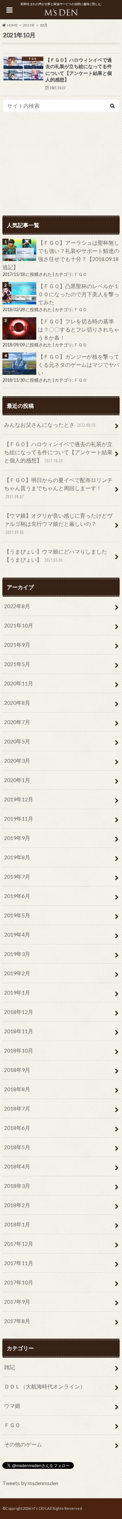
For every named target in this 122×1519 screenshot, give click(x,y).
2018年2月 (17, 1205)
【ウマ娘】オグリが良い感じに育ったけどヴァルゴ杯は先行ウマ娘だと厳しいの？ (58, 523)
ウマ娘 (12, 1405)
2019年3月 (17, 954)
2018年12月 (18, 1011)
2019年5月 (17, 915)
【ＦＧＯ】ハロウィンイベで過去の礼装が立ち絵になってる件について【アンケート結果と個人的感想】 (58, 452)
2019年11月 (18, 818)
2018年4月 (17, 1166)
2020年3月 (17, 760)
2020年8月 (17, 702)
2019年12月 (18, 799)
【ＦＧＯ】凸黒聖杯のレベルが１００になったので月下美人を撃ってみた (78, 294)
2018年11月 (18, 1031)
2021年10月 (18, 625)
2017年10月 (18, 1282)
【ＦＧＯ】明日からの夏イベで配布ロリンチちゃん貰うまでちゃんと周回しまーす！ (58, 488)
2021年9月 (17, 644)
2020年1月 (17, 780)
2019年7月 (17, 876)
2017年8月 (17, 1321)
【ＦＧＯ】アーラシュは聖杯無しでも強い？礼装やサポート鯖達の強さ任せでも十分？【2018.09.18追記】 (60, 254)
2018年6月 (17, 1127)
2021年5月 (17, 664)
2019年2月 (17, 973)
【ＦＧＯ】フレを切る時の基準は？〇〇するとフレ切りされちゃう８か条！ (78, 329)
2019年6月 (17, 896)
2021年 (29, 25)
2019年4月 (17, 934)
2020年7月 (17, 722)
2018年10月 (18, 1050)
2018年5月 (17, 1147)
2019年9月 (17, 838)
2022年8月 (17, 606)
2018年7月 (17, 1108)
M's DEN (39, 1508)
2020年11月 (18, 683)
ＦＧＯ (80, 274)
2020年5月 (17, 741)
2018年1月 (17, 1224)
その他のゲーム (23, 1444)
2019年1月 (17, 992)
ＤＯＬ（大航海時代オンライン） (44, 1386)
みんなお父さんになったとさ (49, 424)
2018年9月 (17, 1069)
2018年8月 (17, 1089)
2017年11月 (18, 1263)
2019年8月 (17, 857)
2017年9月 (17, 1301)
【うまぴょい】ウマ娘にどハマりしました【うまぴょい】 (55, 555)
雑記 (9, 1367)
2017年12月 (18, 1243)
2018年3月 (17, 1185)
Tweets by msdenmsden (30, 1483)
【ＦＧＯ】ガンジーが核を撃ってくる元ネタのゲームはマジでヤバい (78, 364)
